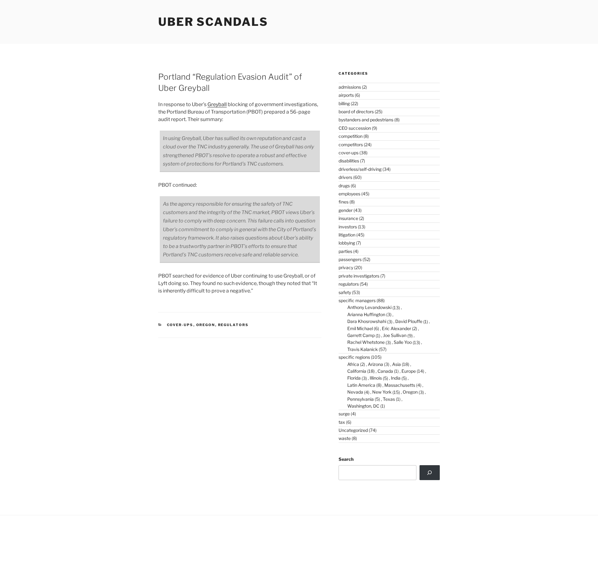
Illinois (376, 378)
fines (344, 201)
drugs (344, 185)
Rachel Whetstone (366, 342)
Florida (354, 378)
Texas (389, 399)
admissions (350, 87)
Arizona (375, 364)
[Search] (430, 472)
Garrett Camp (361, 335)
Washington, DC (363, 406)
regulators (233, 325)
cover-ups (180, 325)
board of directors (356, 111)
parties (345, 251)
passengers (350, 259)
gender (346, 210)
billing (344, 103)
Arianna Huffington (366, 314)
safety (345, 292)
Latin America (361, 385)
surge (344, 413)
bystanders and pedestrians (366, 119)
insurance (348, 218)
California (356, 371)
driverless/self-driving (360, 169)
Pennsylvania (360, 399)
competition (351, 136)
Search (346, 459)
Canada (385, 371)
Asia (396, 364)
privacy (346, 267)
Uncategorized (353, 430)
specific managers (357, 300)
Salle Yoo (403, 342)
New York (382, 392)
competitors (351, 144)
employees (349, 193)
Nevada (355, 392)
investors (348, 226)
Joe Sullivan (394, 335)
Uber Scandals (213, 22)
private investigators (359, 275)
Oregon (205, 325)
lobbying (347, 242)
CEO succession (355, 128)
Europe (408, 371)
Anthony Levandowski (369, 307)
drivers (345, 177)
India (396, 378)
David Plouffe (408, 321)
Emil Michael (360, 328)
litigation (347, 234)
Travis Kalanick (362, 349)
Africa (353, 364)
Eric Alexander (396, 328)
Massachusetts (399, 385)
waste (345, 438)
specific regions (354, 357)
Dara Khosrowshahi (366, 321)
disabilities (349, 160)
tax (342, 422)
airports (346, 95)
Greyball (217, 104)
